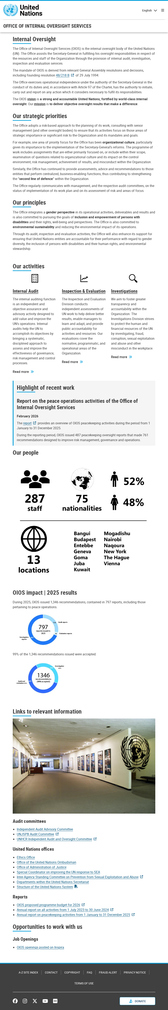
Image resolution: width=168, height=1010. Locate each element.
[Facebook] (16, 1001)
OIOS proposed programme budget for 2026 (48, 905)
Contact (51, 972)
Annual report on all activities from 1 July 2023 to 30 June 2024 (63, 910)
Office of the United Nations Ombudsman (46, 862)
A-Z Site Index (28, 972)
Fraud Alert (108, 972)
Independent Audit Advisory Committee (45, 829)
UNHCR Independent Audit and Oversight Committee (54, 839)
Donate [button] (140, 1001)
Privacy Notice (135, 972)
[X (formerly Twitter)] (34, 1001)
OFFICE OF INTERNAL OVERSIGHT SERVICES (47, 26)
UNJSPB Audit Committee (35, 834)
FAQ (89, 972)
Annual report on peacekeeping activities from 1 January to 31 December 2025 (73, 914)
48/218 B (62, 75)
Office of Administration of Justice (41, 867)
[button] (23, 372)
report (27, 423)
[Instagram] (25, 1001)
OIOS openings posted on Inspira (40, 947)
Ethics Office (26, 857)
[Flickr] (55, 1001)
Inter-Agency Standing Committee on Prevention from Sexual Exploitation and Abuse (77, 877)
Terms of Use (84, 983)
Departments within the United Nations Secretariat (53, 882)
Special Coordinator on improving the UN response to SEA (58, 872)
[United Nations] (22, 10)
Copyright (72, 972)
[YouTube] (45, 1001)
